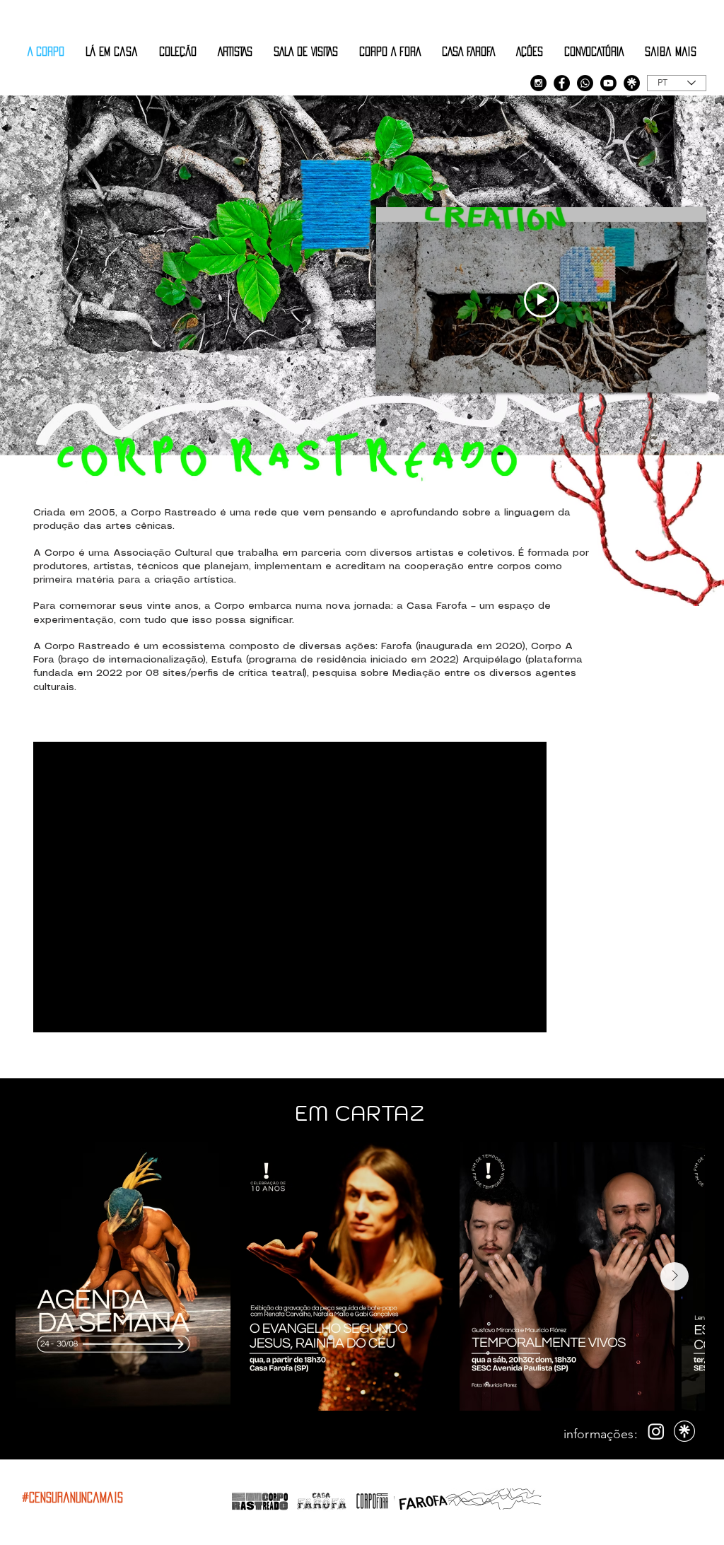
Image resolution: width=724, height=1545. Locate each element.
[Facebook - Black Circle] (562, 83)
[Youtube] (608, 83)
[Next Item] (674, 1276)
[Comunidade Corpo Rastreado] (585, 83)
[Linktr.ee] (632, 83)
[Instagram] (656, 1431)
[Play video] (541, 299)
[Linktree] (684, 1431)
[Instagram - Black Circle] (538, 83)
